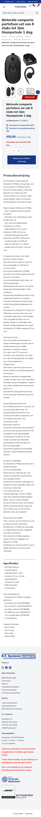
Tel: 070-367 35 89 (9, 725)
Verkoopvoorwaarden (10, 687)
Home (4, 36)
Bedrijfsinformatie (9, 678)
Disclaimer (29, 814)
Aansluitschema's (9, 706)
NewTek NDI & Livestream (12, 709)
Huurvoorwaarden (9, 690)
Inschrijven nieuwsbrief (11, 693)
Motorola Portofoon (22, 39)
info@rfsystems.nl (9, 728)
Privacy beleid (18, 814)
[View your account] (30, 5)
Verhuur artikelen (16, 36)
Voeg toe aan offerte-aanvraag (22, 159)
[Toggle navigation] (4, 7)
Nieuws (5, 684)
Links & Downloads (9, 703)
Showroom (6, 681)
